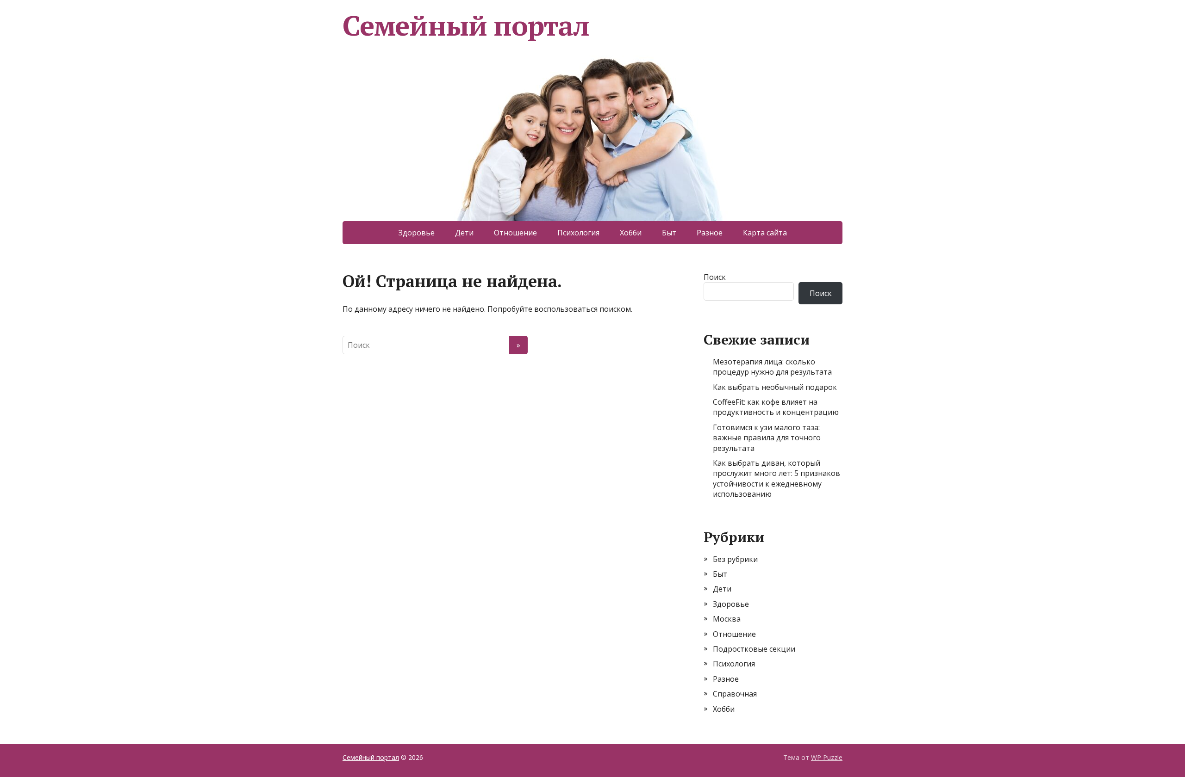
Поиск (715, 277)
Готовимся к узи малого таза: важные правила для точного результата (767, 437)
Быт (669, 233)
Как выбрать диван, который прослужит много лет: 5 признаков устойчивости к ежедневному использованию (776, 478)
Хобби (631, 233)
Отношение (515, 233)
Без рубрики (735, 559)
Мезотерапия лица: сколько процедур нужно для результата (772, 367)
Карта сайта (765, 233)
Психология (578, 233)
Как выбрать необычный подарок (775, 387)
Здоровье (417, 233)
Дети (464, 233)
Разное (710, 233)
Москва (727, 619)
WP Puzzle (826, 757)
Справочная (735, 694)
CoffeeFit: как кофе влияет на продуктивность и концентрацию (776, 407)
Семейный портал (466, 25)
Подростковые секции (754, 649)
